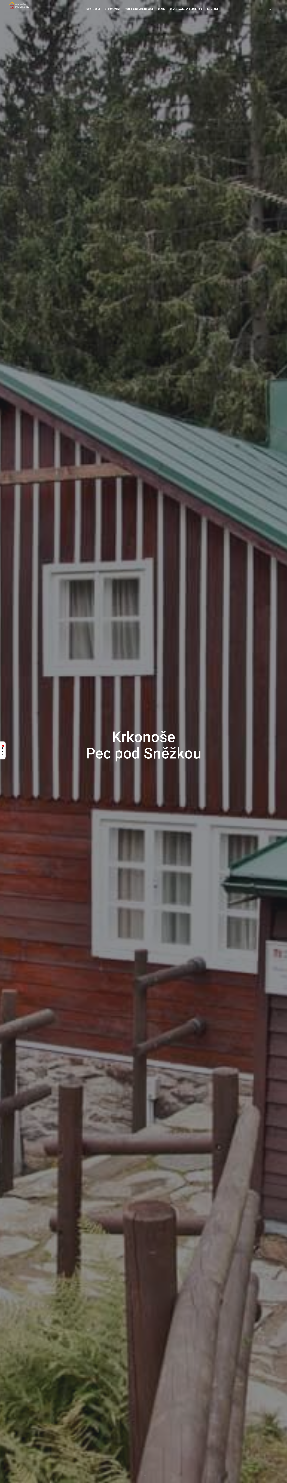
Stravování (112, 9)
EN (270, 9)
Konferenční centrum (139, 9)
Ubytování (93, 9)
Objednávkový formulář (186, 9)
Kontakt (212, 9)
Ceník (161, 9)
